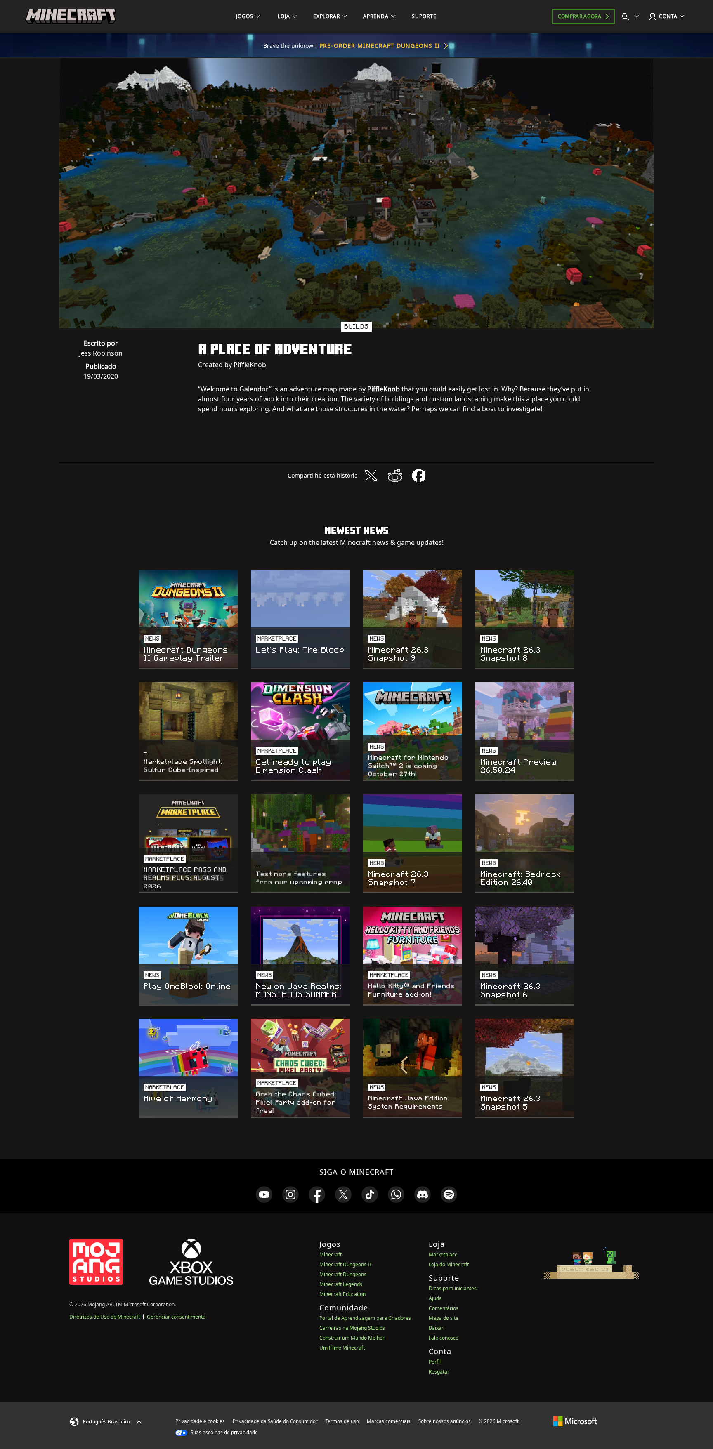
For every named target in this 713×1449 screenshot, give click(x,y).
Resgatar (439, 1371)
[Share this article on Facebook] (418, 475)
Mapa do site (443, 1318)
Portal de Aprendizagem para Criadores (365, 1318)
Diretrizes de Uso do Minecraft (104, 1316)
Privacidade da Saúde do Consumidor (275, 1421)
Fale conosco (443, 1337)
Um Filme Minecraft (342, 1347)
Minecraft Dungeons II (345, 1264)
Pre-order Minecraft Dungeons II (379, 45)
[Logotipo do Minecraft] (70, 16)
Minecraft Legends (340, 1284)
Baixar (436, 1327)
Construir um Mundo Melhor (352, 1337)
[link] (264, 1194)
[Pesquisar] (632, 16)
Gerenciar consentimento (176, 1316)
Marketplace (443, 1254)
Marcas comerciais (389, 1421)
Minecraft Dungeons (342, 1274)
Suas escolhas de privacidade (223, 1432)
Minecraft (330, 1254)
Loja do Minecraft (449, 1264)
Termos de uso (342, 1421)
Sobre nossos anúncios (444, 1421)
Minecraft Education (342, 1294)
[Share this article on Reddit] (394, 475)
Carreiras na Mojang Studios (352, 1327)
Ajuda (435, 1298)
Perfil (435, 1361)
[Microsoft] (575, 1421)
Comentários (443, 1308)
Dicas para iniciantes (453, 1288)
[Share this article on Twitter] (371, 475)
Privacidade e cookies (200, 1421)
